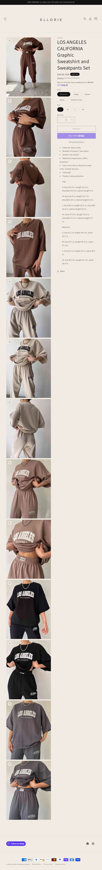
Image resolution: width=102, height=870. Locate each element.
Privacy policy (48, 864)
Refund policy (36, 864)
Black (63, 100)
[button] (5, 19)
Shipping (60, 78)
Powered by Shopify (23, 864)
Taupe (89, 94)
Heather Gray (78, 100)
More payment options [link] (76, 142)
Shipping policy (60, 864)
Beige (77, 94)
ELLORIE (14, 864)
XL (84, 110)
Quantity (60, 115)
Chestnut (65, 94)
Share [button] (62, 271)
